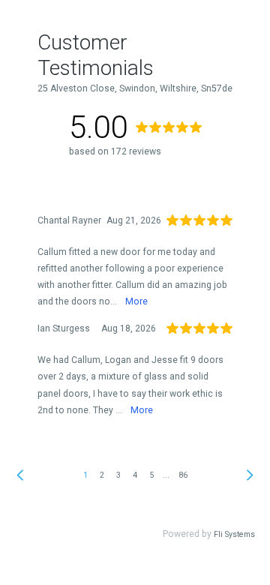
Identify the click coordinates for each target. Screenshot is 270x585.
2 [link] (102, 475)
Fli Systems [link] (234, 534)
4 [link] (135, 475)
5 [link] (151, 475)
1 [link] (85, 475)
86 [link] (183, 475)
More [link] (136, 301)
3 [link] (118, 475)
